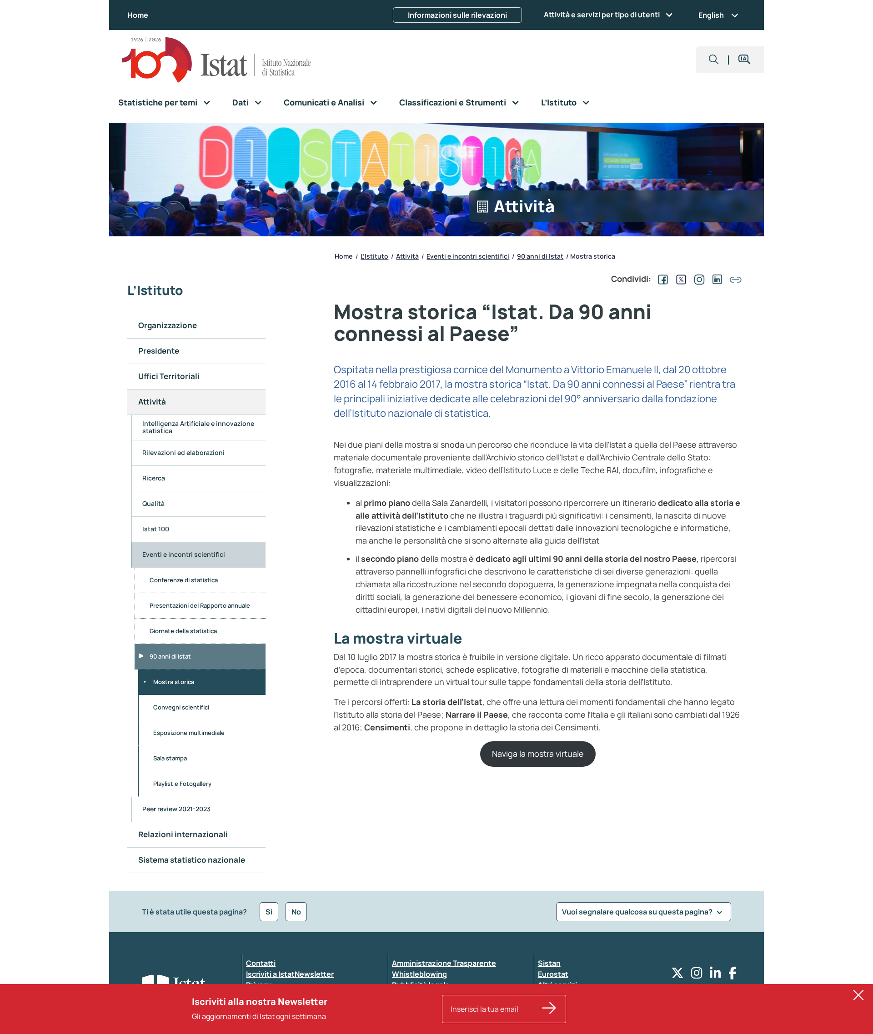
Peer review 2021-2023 (176, 808)
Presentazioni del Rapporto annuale (200, 605)
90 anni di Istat (170, 656)
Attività (152, 401)
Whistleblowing (419, 974)
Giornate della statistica (183, 631)
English (711, 15)
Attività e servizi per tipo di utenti (602, 15)
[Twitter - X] (677, 975)
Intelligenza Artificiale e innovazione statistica (198, 427)
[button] (714, 60)
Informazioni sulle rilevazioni (457, 15)
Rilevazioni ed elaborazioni (183, 452)
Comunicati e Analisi (324, 102)
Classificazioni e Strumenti (452, 102)
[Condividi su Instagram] (697, 278)
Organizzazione (167, 325)
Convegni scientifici (181, 707)
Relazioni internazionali (183, 834)
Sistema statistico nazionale (192, 859)
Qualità (153, 503)
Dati (240, 102)
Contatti (261, 963)
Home (137, 15)
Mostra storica (173, 682)
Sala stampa (170, 758)
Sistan (549, 963)
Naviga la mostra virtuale (538, 753)
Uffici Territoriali (169, 376)
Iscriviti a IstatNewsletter (290, 974)
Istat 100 (155, 528)
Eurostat (553, 974)
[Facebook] (732, 975)
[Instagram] (696, 975)
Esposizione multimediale (189, 733)
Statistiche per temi (157, 102)
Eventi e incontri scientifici (183, 554)
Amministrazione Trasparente (444, 963)
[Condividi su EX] (679, 278)
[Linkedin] (715, 975)
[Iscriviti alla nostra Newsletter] (549, 1009)
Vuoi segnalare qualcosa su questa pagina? (638, 912)
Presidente (158, 350)
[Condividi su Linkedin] (715, 278)
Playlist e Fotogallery (182, 783)
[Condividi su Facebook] (661, 278)
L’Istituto (559, 102)
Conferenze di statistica (184, 580)
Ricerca (153, 478)
